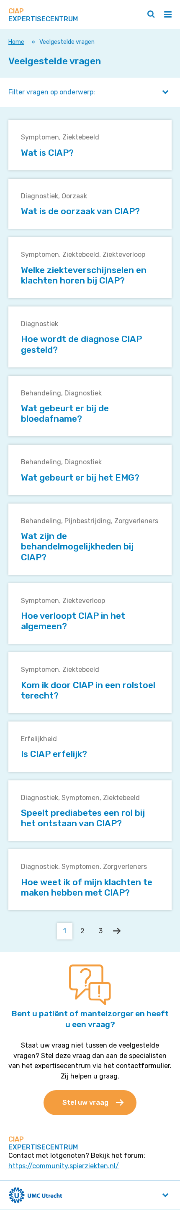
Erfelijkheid (39, 739)
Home (16, 42)
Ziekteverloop (124, 254)
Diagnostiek (39, 196)
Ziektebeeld (80, 137)
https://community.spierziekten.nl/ (63, 1166)
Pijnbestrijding (87, 521)
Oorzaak (74, 196)
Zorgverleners (136, 521)
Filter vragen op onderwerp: (51, 92)
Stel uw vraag (85, 1102)
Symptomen (40, 137)
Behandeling (41, 393)
